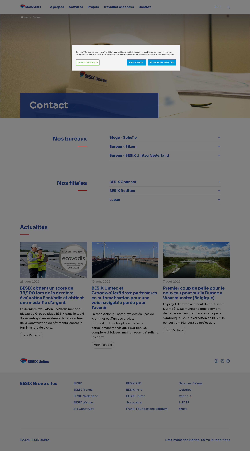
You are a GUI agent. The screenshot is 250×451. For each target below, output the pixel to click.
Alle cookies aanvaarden (162, 62)
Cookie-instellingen (88, 62)
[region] (126, 58)
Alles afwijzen (136, 62)
